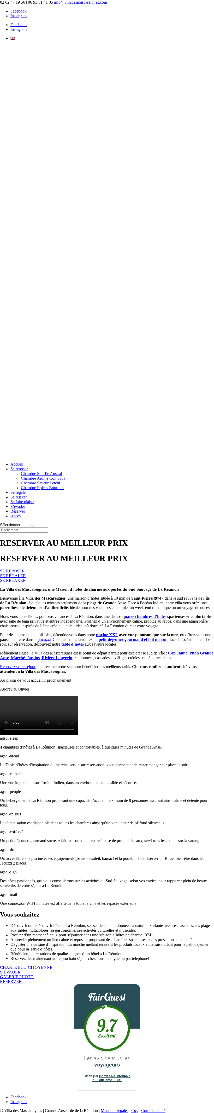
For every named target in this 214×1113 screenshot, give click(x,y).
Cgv (134, 1110)
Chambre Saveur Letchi (40, 483)
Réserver (17, 511)
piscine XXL (107, 635)
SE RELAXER (13, 580)
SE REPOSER (12, 571)
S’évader (17, 506)
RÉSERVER (11, 981)
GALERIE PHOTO (17, 977)
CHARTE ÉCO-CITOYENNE (26, 967)
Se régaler (18, 492)
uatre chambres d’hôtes (145, 616)
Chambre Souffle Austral (41, 473)
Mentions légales (114, 1110)
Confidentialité (153, 1110)
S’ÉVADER (10, 972)
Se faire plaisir (22, 502)
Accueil (16, 464)
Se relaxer (18, 497)
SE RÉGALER (13, 575)
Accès (15, 516)
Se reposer (19, 469)
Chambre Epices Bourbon (42, 487)
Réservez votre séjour (17, 666)
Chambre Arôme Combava (43, 478)
